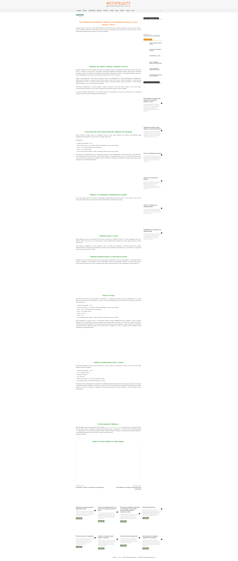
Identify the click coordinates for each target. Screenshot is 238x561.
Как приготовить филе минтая (152, 36)
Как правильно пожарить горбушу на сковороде (150, 536)
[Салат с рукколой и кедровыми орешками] (146, 70)
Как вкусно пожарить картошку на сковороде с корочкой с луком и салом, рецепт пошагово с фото (130, 510)
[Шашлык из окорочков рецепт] (153, 170)
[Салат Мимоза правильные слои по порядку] (146, 76)
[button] (160, 10)
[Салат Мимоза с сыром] (146, 57)
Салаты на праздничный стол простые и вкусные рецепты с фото (107, 509)
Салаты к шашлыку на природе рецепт (150, 205)
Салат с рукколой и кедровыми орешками (154, 69)
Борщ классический (148, 507)
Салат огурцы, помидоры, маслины (155, 50)
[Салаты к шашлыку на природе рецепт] (153, 197)
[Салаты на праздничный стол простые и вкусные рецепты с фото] (108, 501)
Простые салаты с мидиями (84, 536)
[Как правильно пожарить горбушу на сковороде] (152, 530)
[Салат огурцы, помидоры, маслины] (146, 50)
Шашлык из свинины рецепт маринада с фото (85, 508)
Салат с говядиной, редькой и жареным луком (155, 63)
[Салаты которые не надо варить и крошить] (108, 530)
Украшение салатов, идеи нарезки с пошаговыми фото (152, 128)
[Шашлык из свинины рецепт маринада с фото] (86, 501)
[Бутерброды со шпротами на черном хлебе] (153, 222)
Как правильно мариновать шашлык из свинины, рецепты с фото (152, 100)
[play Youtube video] (108, 462)
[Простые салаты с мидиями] (86, 530)
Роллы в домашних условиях (153, 153)
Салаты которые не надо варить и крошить (105, 536)
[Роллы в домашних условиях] (153, 146)
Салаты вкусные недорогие (128, 536)
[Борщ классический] (152, 501)
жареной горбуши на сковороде (113, 427)
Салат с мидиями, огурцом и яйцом (155, 43)
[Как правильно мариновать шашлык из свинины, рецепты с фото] (153, 91)
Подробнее (79, 518)
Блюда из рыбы (80, 14)
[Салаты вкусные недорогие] (130, 530)
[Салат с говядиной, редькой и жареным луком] (146, 63)
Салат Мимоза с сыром (154, 55)
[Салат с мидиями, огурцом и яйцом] (146, 44)
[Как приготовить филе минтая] (153, 27)
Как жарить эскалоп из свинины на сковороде (90, 487)
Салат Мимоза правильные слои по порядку (155, 75)
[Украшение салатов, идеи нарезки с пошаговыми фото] (153, 120)
